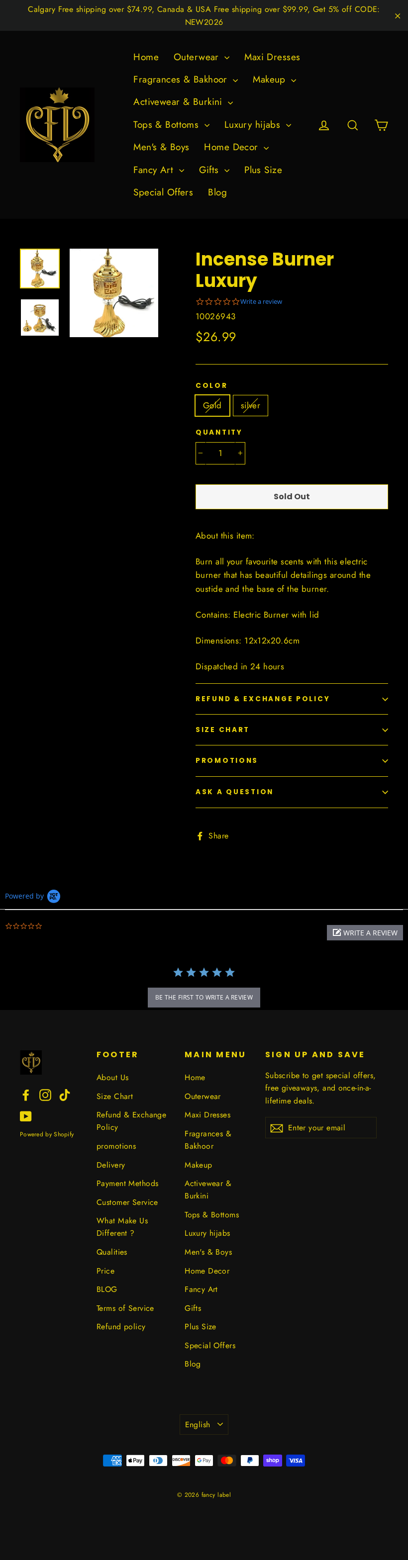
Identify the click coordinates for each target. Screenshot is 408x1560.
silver (251, 405)
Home (146, 57)
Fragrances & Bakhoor (181, 79)
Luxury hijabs (254, 124)
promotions (116, 1146)
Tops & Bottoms (167, 124)
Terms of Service (125, 1308)
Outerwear (198, 57)
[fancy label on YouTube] (26, 1115)
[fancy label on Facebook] (26, 1094)
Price (105, 1271)
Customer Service (127, 1202)
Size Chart (223, 729)
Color (212, 386)
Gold (212, 405)
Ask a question (235, 792)
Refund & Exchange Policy (263, 699)
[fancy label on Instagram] (45, 1094)
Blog (217, 192)
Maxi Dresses (272, 57)
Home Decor (232, 147)
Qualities (112, 1252)
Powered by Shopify (47, 1134)
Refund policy (121, 1326)
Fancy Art (154, 170)
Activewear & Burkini (179, 101)
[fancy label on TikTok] (65, 1094)
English (197, 1424)
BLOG (107, 1289)
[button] (365, 932)
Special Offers (163, 192)
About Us (112, 1077)
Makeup (271, 79)
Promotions (227, 760)
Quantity (219, 433)
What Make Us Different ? (122, 1227)
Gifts (210, 170)
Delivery (111, 1165)
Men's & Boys (161, 147)
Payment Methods (127, 1183)
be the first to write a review (204, 997)
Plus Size (263, 170)
